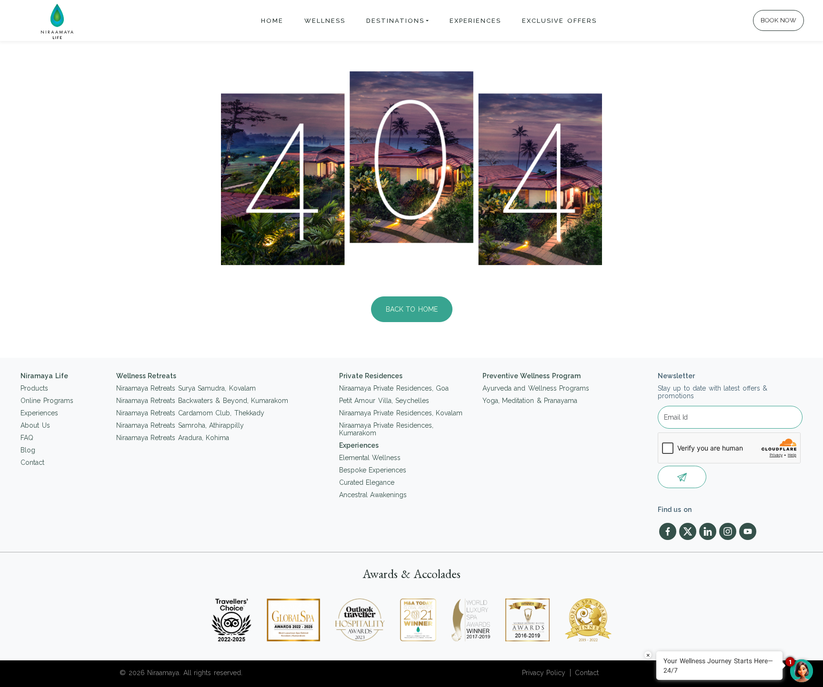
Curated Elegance (367, 482)
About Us (35, 425)
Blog (27, 450)
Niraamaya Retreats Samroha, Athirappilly (180, 425)
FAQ (26, 438)
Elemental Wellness (370, 457)
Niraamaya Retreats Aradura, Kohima (173, 438)
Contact (32, 462)
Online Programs (46, 400)
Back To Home (412, 309)
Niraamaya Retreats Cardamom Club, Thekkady (190, 413)
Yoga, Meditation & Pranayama (530, 400)
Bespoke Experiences (373, 470)
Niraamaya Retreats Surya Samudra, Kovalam (186, 388)
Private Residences (371, 376)
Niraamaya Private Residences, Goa (394, 388)
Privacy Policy (544, 673)
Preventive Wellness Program (531, 376)
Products (34, 388)
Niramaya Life (44, 376)
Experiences (475, 20)
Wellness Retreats (146, 376)
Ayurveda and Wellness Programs (536, 388)
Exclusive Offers (559, 20)
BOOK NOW (779, 20)
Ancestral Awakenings (373, 495)
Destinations (395, 20)
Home (272, 20)
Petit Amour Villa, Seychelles (384, 400)
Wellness (324, 20)
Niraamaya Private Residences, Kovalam (401, 413)
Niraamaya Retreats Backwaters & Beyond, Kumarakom (202, 400)
